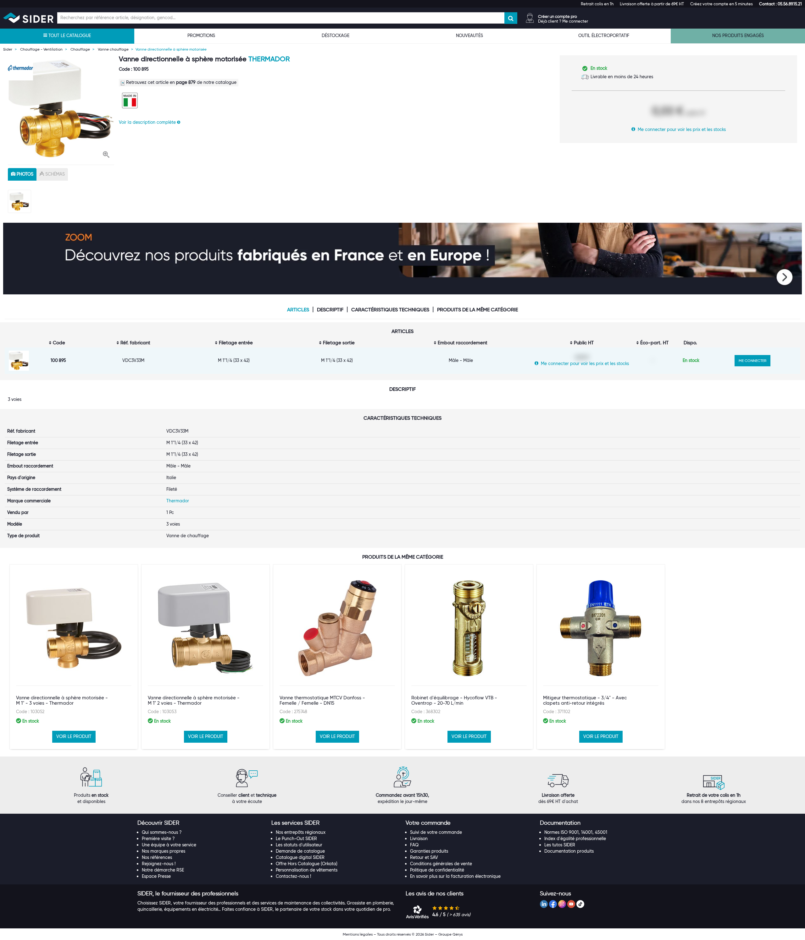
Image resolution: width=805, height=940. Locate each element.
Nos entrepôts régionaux (300, 832)
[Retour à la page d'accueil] (28, 18)
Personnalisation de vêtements (306, 870)
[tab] (201, 823)
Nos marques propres (163, 851)
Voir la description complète (148, 122)
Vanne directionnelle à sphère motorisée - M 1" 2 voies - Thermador (194, 700)
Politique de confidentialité (437, 870)
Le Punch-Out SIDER (296, 838)
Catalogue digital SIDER (300, 857)
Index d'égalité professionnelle (575, 838)
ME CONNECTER (752, 360)
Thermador (269, 59)
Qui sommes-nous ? (162, 832)
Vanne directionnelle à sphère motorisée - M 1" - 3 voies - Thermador (62, 700)
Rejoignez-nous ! (158, 863)
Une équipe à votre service (169, 845)
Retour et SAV (424, 857)
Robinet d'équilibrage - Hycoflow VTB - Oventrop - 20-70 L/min (454, 700)
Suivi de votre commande (436, 832)
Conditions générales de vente (441, 863)
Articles (298, 310)
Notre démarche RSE (163, 870)
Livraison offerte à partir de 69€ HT (652, 3)
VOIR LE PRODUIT (74, 736)
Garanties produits (429, 851)
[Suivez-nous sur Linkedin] (544, 904)
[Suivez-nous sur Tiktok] (580, 904)
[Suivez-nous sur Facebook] (553, 904)
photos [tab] (24, 174)
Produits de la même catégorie (477, 310)
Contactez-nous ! (293, 876)
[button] (780, 3)
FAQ (414, 845)
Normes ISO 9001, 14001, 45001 (575, 832)
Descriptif (330, 310)
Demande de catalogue (300, 851)
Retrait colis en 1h (597, 3)
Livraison (419, 838)
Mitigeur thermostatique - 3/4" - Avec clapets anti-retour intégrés (585, 700)
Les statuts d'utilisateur (299, 845)
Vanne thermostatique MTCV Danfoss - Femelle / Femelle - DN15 (322, 700)
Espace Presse (156, 876)
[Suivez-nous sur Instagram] (562, 904)
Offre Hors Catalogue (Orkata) (306, 863)
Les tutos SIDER (559, 845)
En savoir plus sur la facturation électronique (455, 876)
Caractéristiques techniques (390, 310)
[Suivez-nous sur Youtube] (571, 904)
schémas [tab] (54, 174)
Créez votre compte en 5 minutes (721, 3)
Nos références (157, 857)
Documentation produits (569, 851)
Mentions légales (358, 934)
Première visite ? (158, 838)
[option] (61, 108)
